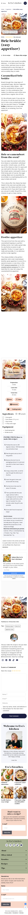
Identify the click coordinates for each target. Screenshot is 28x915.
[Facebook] (14, 845)
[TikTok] (17, 845)
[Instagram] (6, 845)
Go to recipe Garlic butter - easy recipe (7, 795)
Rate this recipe (6, 671)
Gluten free (17, 626)
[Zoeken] (25, 3)
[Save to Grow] (25, 32)
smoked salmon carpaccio (9, 267)
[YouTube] (21, 845)
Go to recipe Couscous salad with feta (21, 777)
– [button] (16, 414)
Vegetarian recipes (9, 629)
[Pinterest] (10, 845)
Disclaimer (15, 912)
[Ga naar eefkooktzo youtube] (17, 660)
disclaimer (5, 547)
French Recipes (13, 32)
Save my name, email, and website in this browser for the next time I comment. (14, 709)
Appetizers (8, 9)
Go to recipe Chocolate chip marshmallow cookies (21, 796)
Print (10, 399)
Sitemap (21, 912)
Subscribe (7, 832)
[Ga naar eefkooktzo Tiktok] (13, 660)
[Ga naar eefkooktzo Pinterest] (6, 660)
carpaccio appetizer (10, 265)
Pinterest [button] (15, 404)
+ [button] (19, 414)
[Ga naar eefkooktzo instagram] (2, 660)
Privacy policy (8, 912)
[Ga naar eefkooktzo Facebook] (9, 660)
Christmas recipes (9, 626)
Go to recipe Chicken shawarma (7, 777)
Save (19, 399)
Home (2, 9)
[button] (6, 37)
